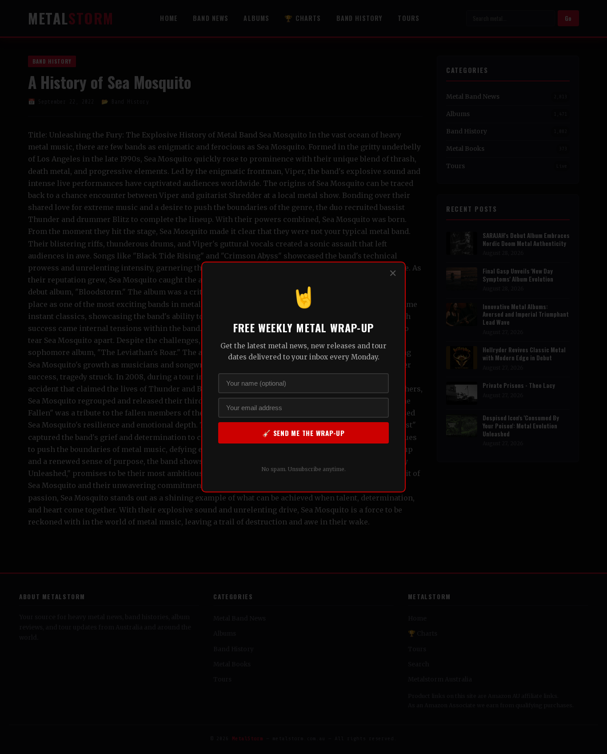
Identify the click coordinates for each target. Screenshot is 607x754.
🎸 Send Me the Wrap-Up (303, 433)
